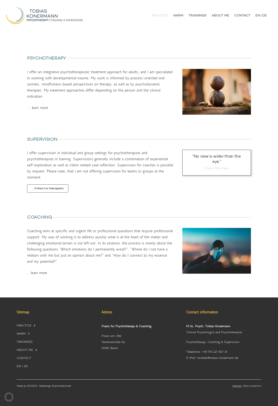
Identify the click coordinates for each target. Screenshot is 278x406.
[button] (100, 107)
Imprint (236, 385)
